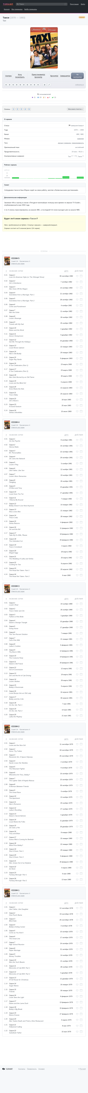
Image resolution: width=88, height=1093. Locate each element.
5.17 (5, 369)
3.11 (5, 662)
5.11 (5, 334)
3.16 (5, 691)
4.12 (5, 504)
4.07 (5, 474)
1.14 (5, 983)
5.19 (5, 381)
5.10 (5, 328)
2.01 (5, 743)
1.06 (5, 936)
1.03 (5, 919)
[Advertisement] (44, 241)
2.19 (5, 849)
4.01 (5, 439)
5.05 (5, 298)
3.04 (5, 620)
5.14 (5, 351)
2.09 (5, 790)
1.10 (5, 960)
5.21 (5, 393)
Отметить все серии (17, 263)
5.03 (5, 287)
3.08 (5, 644)
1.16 (5, 995)
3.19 (5, 709)
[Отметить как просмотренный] (81, 276)
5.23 (5, 404)
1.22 (5, 1030)
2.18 (5, 843)
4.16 (5, 527)
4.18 (5, 539)
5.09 (5, 322)
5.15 (5, 357)
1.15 (5, 989)
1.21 (5, 1025)
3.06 (5, 632)
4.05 (5, 462)
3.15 (5, 685)
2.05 (5, 767)
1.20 (5, 1019)
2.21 (5, 861)
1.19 (5, 1013)
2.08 (5, 784)
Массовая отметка (75, 109)
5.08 (5, 316)
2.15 (5, 825)
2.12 (5, 808)
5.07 (5, 310)
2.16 (5, 831)
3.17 (5, 697)
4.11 (5, 498)
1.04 (5, 925)
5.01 (5, 275)
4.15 (5, 521)
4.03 (5, 451)
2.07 (5, 778)
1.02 (5, 913)
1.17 (5, 1001)
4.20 (5, 551)
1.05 (5, 931)
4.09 (5, 486)
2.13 (5, 814)
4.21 (5, 556)
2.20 (5, 855)
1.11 (5, 966)
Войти (83, 4)
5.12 (5, 340)
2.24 (5, 878)
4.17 (5, 533)
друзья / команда (64, 143)
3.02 (5, 609)
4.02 (5, 445)
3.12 (5, 667)
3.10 (5, 656)
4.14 (5, 515)
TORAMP (8, 4)
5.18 (5, 375)
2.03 (5, 755)
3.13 (5, 673)
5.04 (5, 293)
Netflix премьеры (30, 9)
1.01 (5, 907)
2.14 (5, 820)
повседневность (78, 143)
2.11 (5, 802)
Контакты (21, 1069)
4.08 (5, 480)
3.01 (5, 603)
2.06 (5, 772)
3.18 (5, 703)
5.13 (5, 345)
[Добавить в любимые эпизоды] (77, 276)
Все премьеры (17, 9)
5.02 (5, 281)
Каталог (7, 9)
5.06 (5, 304)
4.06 (5, 468)
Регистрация (74, 4)
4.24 (5, 574)
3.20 (5, 714)
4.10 (5, 492)
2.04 (5, 761)
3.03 (5, 615)
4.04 (5, 456)
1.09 (5, 954)
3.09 (5, 650)
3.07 (5, 638)
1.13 (5, 978)
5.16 (5, 363)
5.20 (5, 387)
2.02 (5, 749)
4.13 (5, 509)
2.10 (5, 796)
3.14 (5, 679)
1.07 (5, 942)
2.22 (5, 867)
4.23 (5, 568)
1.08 (5, 948)
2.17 (5, 837)
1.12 (5, 972)
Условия (41, 1069)
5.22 (5, 398)
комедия (80, 139)
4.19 (5, 545)
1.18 (5, 1007)
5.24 (5, 410)
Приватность (32, 1069)
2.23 (5, 873)
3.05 (5, 626)
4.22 (5, 562)
